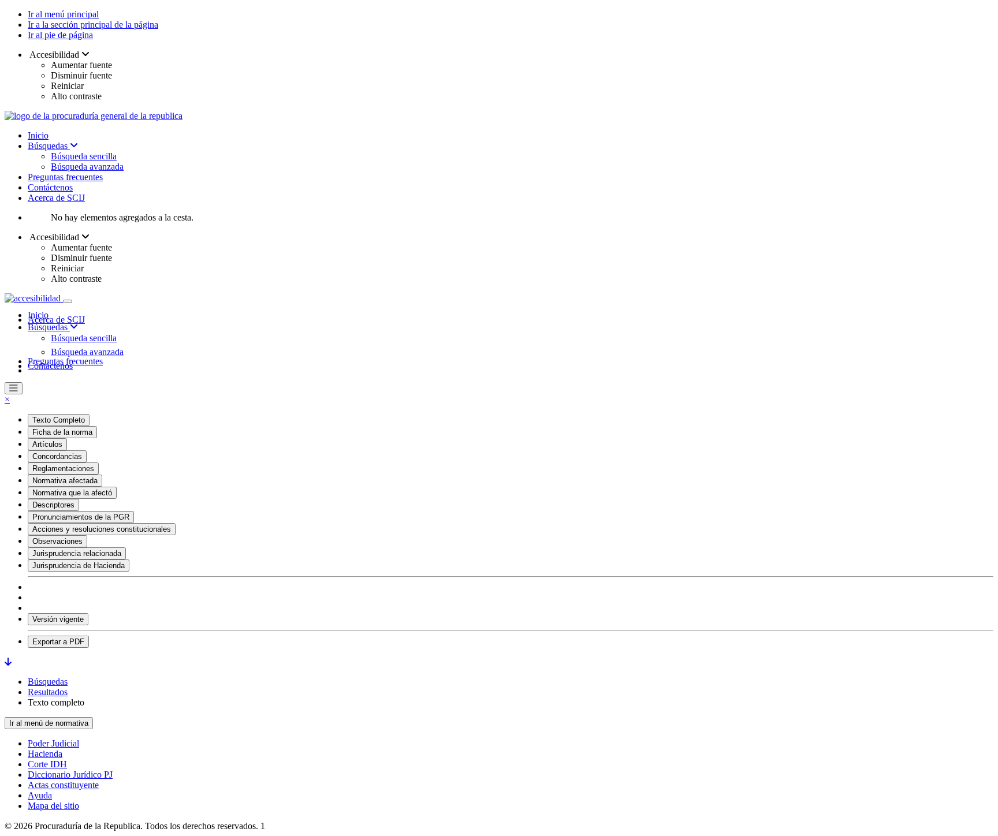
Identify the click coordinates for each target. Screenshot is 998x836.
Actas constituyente (63, 785)
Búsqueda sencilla (84, 156)
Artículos (47, 444)
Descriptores (53, 505)
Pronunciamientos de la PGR (80, 517)
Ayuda (40, 795)
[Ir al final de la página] (8, 662)
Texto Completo (58, 420)
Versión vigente (58, 619)
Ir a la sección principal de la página (93, 24)
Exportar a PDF (58, 641)
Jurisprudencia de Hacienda (78, 565)
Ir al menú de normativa (48, 723)
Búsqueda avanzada (87, 166)
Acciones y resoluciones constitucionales (101, 529)
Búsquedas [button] (49, 327)
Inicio (38, 135)
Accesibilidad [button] (54, 54)
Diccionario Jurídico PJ (70, 774)
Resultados (48, 692)
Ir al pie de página (60, 35)
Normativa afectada (65, 480)
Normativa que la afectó (72, 492)
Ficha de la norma (62, 432)
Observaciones (57, 541)
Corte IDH (47, 764)
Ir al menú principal (63, 14)
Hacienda (45, 754)
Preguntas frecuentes (65, 177)
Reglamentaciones (63, 468)
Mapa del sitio (53, 806)
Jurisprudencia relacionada (76, 553)
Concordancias (57, 456)
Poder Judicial (53, 743)
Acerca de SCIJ (56, 198)
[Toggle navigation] (67, 301)
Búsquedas (49, 146)
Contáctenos (50, 187)
